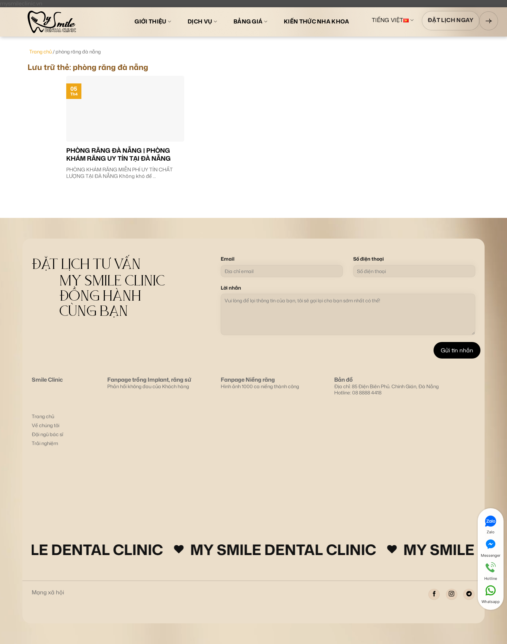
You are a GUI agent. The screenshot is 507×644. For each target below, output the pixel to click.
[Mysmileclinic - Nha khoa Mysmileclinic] (66, 22)
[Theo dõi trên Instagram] (451, 594)
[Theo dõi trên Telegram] (469, 594)
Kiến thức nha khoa (316, 21)
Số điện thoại (368, 259)
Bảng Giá (248, 21)
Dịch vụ (200, 21)
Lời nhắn (231, 288)
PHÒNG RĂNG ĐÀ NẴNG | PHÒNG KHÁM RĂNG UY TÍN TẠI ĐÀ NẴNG (118, 155)
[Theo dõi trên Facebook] (434, 594)
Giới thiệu (150, 21)
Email (228, 259)
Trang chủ (40, 51)
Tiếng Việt (387, 20)
